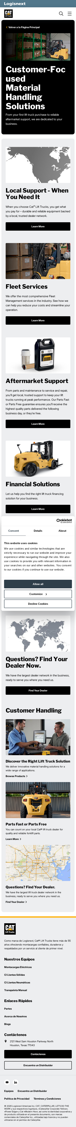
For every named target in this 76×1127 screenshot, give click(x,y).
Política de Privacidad (16, 1098)
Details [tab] (38, 530)
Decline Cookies (38, 603)
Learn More (12, 838)
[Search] (61, 14)
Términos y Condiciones (47, 1098)
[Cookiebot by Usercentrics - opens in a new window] (56, 521)
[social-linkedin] (15, 1082)
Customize (36, 594)
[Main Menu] (70, 14)
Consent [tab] (13, 530)
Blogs (7, 1024)
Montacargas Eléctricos (18, 967)
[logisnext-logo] (10, 929)
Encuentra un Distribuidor (32, 1090)
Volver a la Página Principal (24, 27)
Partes (8, 1008)
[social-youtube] (7, 1082)
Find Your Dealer (15, 901)
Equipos (8, 1090)
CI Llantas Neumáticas (17, 982)
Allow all (38, 584)
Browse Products (15, 776)
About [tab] (62, 530)
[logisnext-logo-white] (14, 3)
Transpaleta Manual (15, 990)
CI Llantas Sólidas (14, 974)
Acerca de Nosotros (15, 1016)
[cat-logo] (8, 13)
